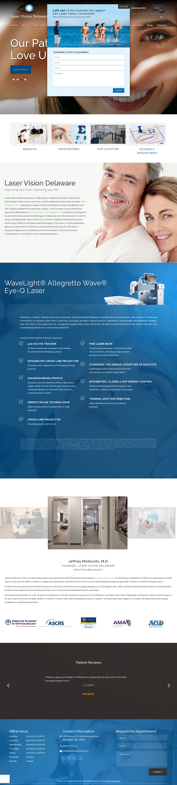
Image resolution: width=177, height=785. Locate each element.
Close (124, 6)
